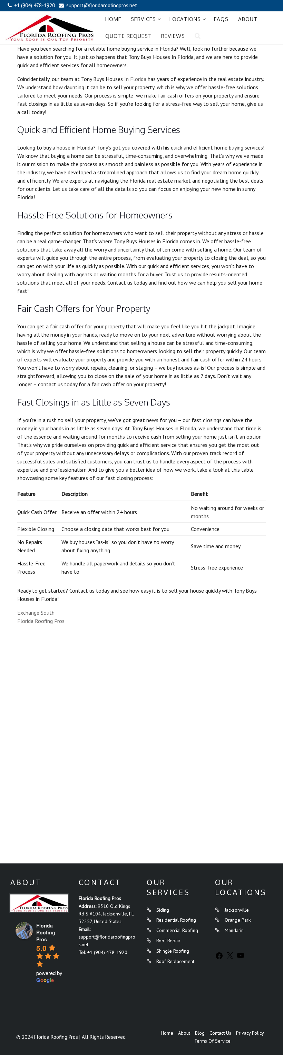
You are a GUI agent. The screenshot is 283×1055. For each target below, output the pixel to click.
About (247, 19)
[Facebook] (219, 958)
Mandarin (234, 930)
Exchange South (36, 612)
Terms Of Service (212, 1041)
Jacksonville (237, 910)
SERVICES (143, 19)
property (114, 326)
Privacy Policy (250, 1033)
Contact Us (220, 1033)
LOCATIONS (185, 19)
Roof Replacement (175, 961)
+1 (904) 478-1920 (107, 952)
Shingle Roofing (172, 951)
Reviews (173, 36)
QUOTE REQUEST (128, 36)
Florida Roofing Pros (41, 620)
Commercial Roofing (177, 930)
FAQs (221, 19)
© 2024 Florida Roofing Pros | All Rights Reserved (71, 1037)
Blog (200, 1033)
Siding (162, 910)
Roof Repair (168, 941)
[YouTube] (240, 958)
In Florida (135, 78)
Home (113, 19)
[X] (230, 958)
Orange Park (238, 920)
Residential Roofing (176, 920)
